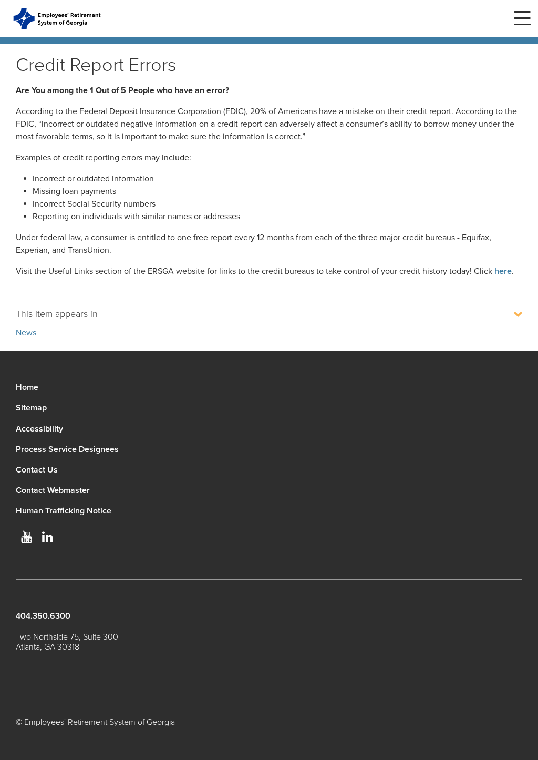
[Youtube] (26, 537)
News (26, 332)
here (503, 271)
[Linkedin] (47, 537)
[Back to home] (57, 18)
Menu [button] (522, 18)
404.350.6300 (43, 616)
